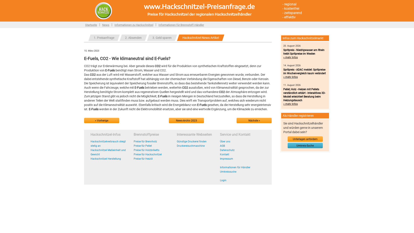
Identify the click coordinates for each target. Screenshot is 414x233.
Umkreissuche (228, 171)
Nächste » (254, 120)
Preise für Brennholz (145, 141)
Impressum (226, 158)
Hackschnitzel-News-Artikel (200, 37)
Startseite (91, 25)
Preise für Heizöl (143, 158)
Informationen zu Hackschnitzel (133, 25)
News (105, 25)
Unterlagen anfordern (305, 139)
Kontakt (224, 154)
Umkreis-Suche (305, 145)
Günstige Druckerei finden (192, 141)
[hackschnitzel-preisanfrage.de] (103, 10)
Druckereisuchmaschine (191, 145)
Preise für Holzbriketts (146, 150)
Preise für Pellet (143, 145)
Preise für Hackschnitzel (148, 154)
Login (223, 180)
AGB (222, 145)
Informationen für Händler (235, 167)
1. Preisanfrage (104, 37)
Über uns (225, 141)
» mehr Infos (290, 57)
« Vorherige (101, 120)
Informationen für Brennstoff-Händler (181, 25)
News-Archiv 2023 (186, 120)
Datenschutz (227, 150)
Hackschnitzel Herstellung (106, 158)
